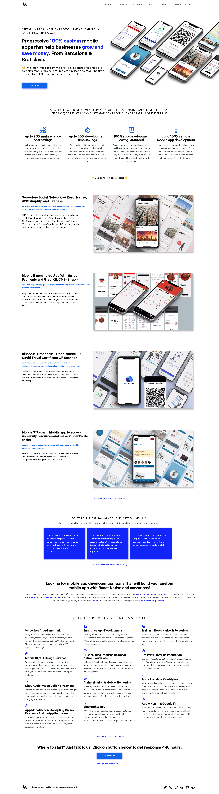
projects (122, 4)
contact (164, 4)
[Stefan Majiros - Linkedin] (176, 787)
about (108, 4)
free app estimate (183, 4)
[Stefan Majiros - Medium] (181, 787)
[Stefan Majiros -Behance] (170, 787)
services (137, 4)
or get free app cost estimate (108, 762)
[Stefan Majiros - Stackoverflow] (193, 787)
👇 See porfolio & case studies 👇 (109, 177)
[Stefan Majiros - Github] (187, 787)
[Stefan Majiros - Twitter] (165, 787)
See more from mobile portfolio (108, 498)
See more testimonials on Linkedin (108, 564)
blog (151, 4)
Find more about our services (108, 736)
